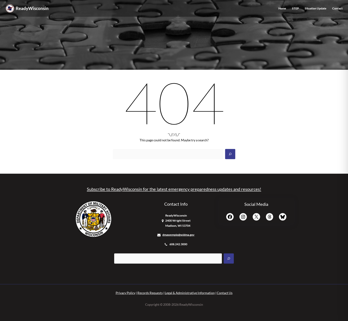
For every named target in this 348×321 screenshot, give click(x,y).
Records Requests (150, 293)
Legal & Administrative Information (190, 293)
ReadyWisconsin (32, 8)
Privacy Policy (125, 293)
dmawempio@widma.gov (178, 234)
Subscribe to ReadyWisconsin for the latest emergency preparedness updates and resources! (174, 189)
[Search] (230, 154)
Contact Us (225, 293)
